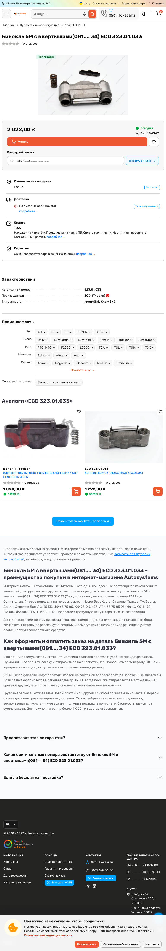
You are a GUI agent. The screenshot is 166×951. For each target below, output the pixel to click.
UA (85, 3)
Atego (60, 355)
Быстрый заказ (20, 152)
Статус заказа (55, 875)
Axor (77, 355)
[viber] (94, 886)
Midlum (102, 363)
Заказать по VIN (61, 882)
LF (66, 332)
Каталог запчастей (17, 882)
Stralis (105, 340)
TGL (117, 347)
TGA (102, 347)
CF (53, 332)
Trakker (124, 340)
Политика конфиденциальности (48, 935)
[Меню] (6, 13)
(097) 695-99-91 (102, 870)
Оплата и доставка (104, 3)
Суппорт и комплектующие (39, 25)
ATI (40, 332)
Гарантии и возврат (134, 3)
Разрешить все (86, 944)
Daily (41, 340)
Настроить (152, 944)
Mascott (82, 363)
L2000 (84, 347)
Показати (122, 15)
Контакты (158, 3)
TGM (132, 347)
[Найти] (92, 14)
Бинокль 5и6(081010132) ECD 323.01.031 (114, 473)
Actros (42, 355)
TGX (148, 347)
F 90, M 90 (45, 347)
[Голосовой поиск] (84, 14)
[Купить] (76, 491)
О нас (7, 868)
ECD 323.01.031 (96, 469)
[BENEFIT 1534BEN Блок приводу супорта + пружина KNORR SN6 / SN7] (42, 437)
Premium (123, 363)
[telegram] (88, 886)
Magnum (61, 363)
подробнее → (29, 211)
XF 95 (100, 332)
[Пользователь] (143, 13)
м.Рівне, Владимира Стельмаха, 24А (28, 3)
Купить (23, 142)
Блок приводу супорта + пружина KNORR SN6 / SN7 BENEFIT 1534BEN (40, 475)
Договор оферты (15, 875)
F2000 (65, 347)
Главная (9, 25)
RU (8, 824)
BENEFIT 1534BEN (16, 469)
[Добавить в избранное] (154, 141)
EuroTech (84, 340)
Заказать (139, 160)
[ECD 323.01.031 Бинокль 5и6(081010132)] (124, 437)
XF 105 (82, 332)
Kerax (42, 363)
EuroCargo (61, 340)
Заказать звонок (103, 878)
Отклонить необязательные (120, 944)
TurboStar (145, 340)
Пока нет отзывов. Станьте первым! (83, 521)
